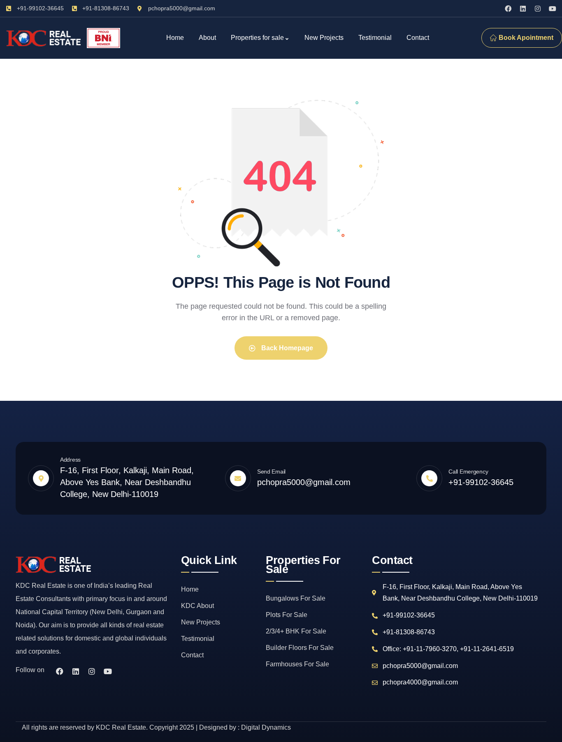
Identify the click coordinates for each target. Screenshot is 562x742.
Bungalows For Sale (295, 598)
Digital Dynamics (266, 727)
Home (190, 589)
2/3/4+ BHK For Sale (296, 631)
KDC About (197, 605)
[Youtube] (552, 8)
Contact (192, 655)
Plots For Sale (286, 614)
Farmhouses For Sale (297, 664)
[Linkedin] (523, 8)
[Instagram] (537, 8)
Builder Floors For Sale (300, 647)
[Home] (44, 38)
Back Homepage (286, 347)
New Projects (200, 622)
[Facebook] (508, 8)
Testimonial (197, 638)
